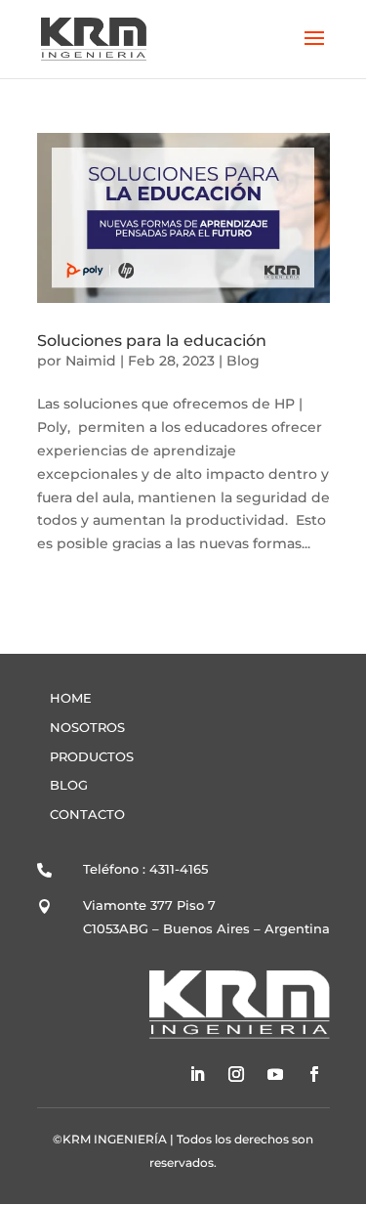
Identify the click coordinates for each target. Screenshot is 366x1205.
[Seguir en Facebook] (314, 1074)
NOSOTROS (87, 727)
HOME (71, 698)
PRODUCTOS (92, 756)
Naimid (90, 360)
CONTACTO (87, 814)
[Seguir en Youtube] (275, 1074)
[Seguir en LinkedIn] (197, 1074)
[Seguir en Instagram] (236, 1074)
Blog (243, 360)
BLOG (69, 785)
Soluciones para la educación (151, 340)
